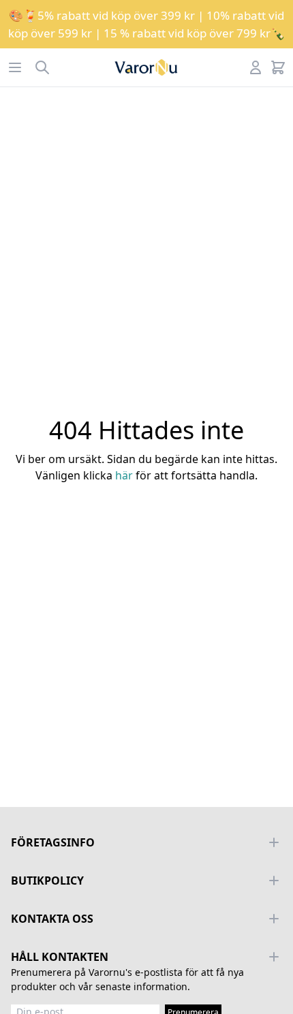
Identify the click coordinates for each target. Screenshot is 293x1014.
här (124, 475)
